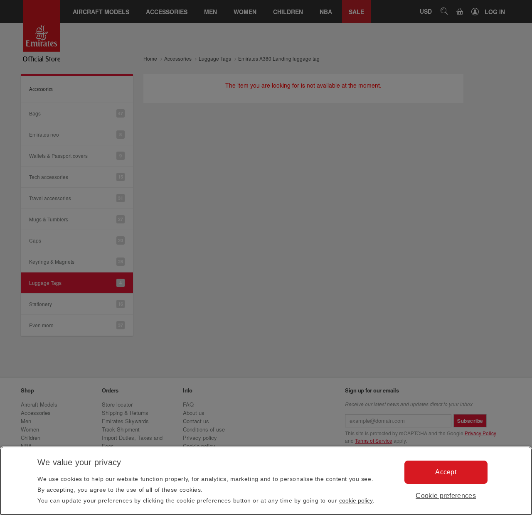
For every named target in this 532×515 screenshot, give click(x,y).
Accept (445, 472)
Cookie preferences (446, 495)
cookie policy (356, 500)
